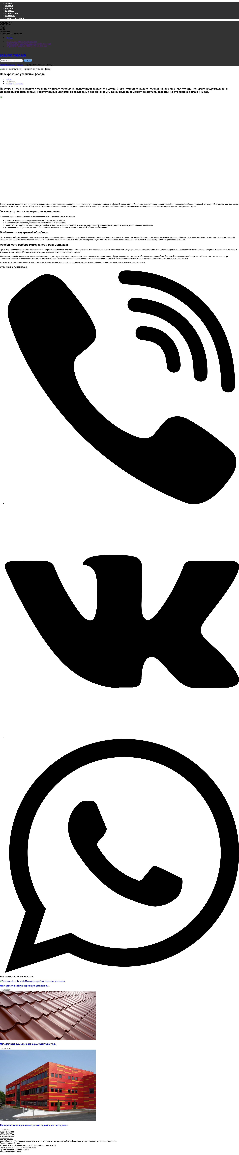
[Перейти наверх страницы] (0, 1154)
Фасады (9, 8)
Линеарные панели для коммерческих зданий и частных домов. (34, 1125)
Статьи (20, 65)
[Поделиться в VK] (122, 738)
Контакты (10, 15)
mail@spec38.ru (6, 1139)
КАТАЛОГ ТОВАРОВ (13, 55)
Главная (9, 3)
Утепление (18, 83)
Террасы (9, 10)
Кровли (9, 5)
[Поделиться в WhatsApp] (122, 972)
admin (8, 79)
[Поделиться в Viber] (122, 503)
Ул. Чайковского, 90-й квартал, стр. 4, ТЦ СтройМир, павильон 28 (28, 1145)
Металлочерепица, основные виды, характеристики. (28, 1044)
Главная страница (7, 65)
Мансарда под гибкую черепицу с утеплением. (24, 986)
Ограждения (11, 13)
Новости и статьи (14, 18)
